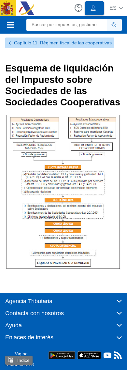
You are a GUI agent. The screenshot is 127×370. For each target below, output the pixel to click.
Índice (23, 360)
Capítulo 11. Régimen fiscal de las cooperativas (63, 42)
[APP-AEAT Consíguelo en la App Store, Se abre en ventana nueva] (89, 355)
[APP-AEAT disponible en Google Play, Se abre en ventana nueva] (62, 355)
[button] (116, 8)
